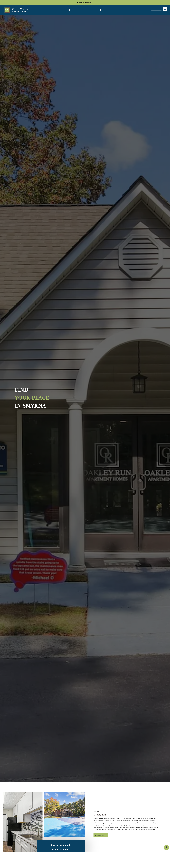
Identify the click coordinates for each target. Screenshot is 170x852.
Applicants (85, 10)
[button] (85, 2)
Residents (97, 10)
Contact (74, 10)
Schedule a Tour (61, 10)
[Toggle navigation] (165, 9)
